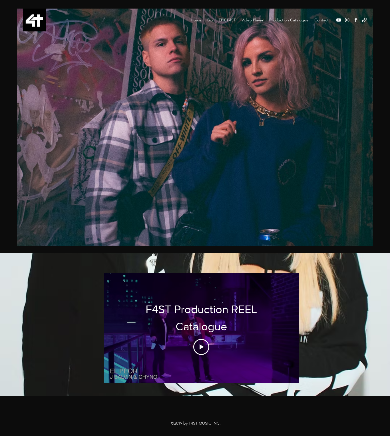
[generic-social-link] (364, 20)
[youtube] (338, 20)
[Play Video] (201, 347)
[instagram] (347, 20)
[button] (227, 20)
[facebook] (356, 20)
